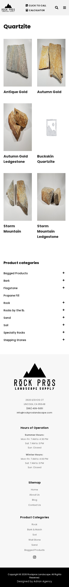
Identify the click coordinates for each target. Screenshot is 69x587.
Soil (6, 325)
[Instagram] (34, 557)
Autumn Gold (49, 91)
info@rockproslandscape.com (34, 412)
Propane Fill (11, 295)
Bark (7, 281)
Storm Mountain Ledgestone (47, 231)
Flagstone (11, 288)
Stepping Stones (15, 340)
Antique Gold (15, 91)
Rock (7, 303)
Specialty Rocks (14, 332)
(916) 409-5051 (34, 408)
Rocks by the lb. (14, 310)
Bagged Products (16, 273)
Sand (7, 318)
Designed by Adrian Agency (34, 581)
